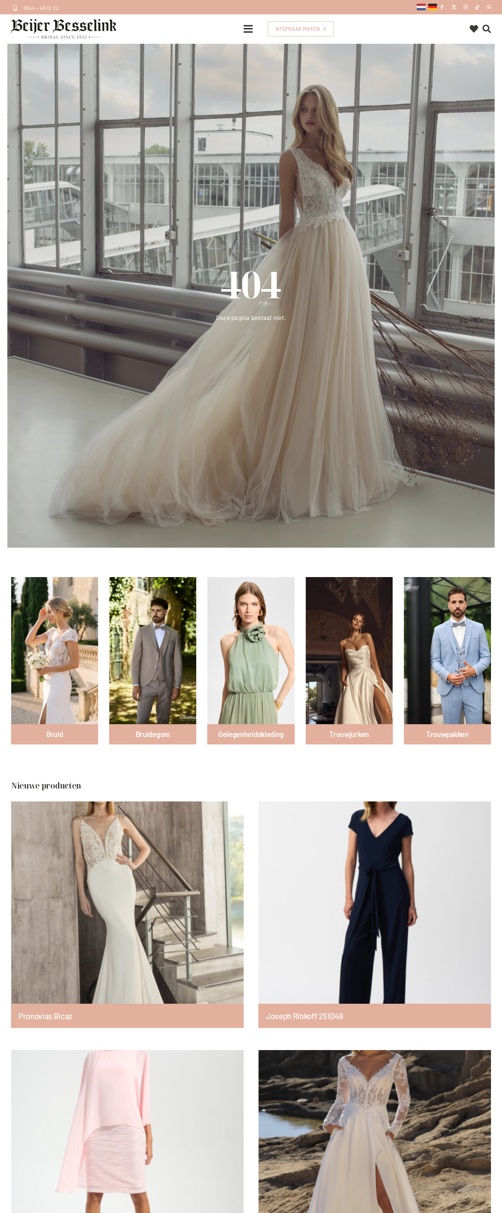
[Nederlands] (421, 6)
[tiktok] (477, 7)
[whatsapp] (489, 7)
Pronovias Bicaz (45, 1016)
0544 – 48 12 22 (41, 8)
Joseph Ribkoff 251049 (304, 1016)
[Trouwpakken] (447, 650)
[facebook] (442, 7)
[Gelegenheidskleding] (250, 650)
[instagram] (466, 7)
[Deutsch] (433, 6)
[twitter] (454, 7)
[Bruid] (54, 650)
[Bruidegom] (152, 650)
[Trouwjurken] (349, 650)
